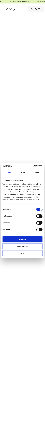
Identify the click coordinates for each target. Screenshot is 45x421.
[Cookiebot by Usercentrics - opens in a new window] (32, 166)
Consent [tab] (8, 172)
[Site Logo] (9, 9)
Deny (22, 253)
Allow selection (22, 246)
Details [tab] (22, 172)
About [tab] (37, 172)
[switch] (39, 216)
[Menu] (39, 9)
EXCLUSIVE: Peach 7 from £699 (18, 1)
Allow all (22, 239)
